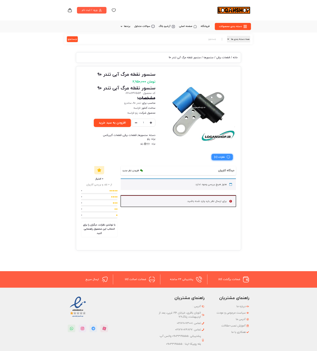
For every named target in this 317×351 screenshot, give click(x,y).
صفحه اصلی (185, 26)
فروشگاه (205, 26)
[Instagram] (82, 328)
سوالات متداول (142, 26)
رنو (148, 139)
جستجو (72, 39)
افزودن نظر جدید (130, 170)
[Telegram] (93, 328)
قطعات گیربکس (112, 135)
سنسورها (208, 57)
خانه (235, 57)
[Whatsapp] (71, 328)
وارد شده (200, 201)
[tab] (222, 157)
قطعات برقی (223, 57)
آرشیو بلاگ (165, 26)
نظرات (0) (219, 157)
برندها (127, 26)
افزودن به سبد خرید (112, 123)
